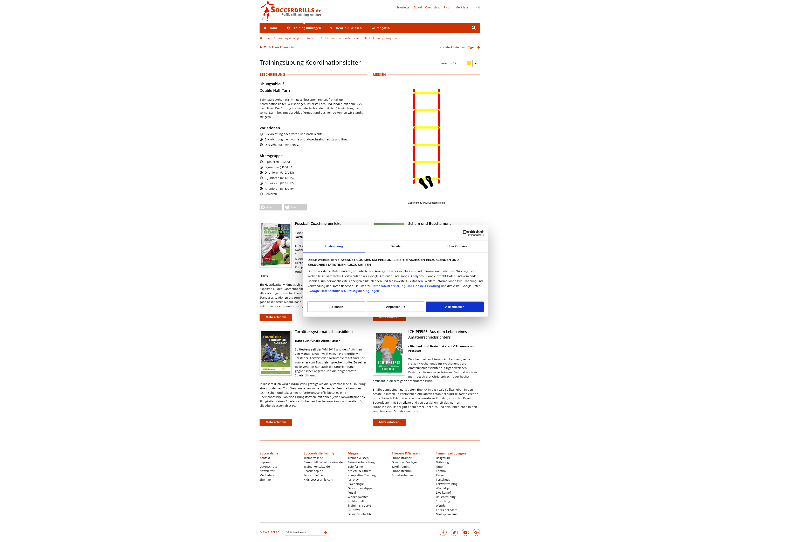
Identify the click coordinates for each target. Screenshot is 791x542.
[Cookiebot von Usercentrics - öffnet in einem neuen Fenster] (466, 233)
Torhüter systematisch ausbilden (324, 331)
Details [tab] (396, 246)
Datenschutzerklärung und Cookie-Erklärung (405, 286)
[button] (271, 207)
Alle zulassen (454, 306)
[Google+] (476, 532)
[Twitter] (454, 532)
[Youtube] (465, 532)
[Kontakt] (478, 7)
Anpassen (393, 306)
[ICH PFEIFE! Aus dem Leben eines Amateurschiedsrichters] (389, 353)
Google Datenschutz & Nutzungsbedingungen (344, 291)
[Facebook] (443, 532)
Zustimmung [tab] (334, 246)
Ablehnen (336, 306)
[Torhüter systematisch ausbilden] (276, 353)
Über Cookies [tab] (457, 246)
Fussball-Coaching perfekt (318, 223)
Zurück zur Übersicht (279, 47)
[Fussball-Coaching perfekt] (276, 244)
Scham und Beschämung (430, 223)
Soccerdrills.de (290, 11)
